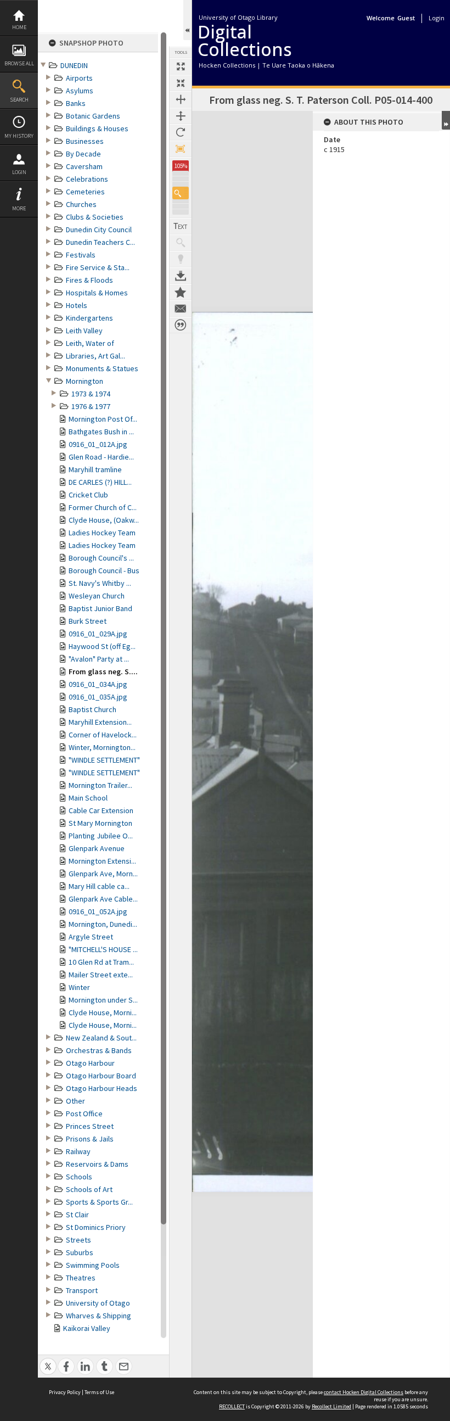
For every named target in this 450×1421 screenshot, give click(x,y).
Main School (88, 798)
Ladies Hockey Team (102, 533)
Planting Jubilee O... (101, 836)
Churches (81, 204)
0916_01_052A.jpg (98, 911)
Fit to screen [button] (181, 83)
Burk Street (87, 621)
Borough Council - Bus (104, 570)
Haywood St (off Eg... (102, 646)
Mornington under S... (103, 1000)
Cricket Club (88, 495)
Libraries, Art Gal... (95, 356)
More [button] (19, 208)
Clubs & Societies (94, 217)
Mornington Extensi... (102, 861)
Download (181, 275)
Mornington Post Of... (103, 419)
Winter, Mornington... (102, 747)
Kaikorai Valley (86, 1328)
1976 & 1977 (90, 406)
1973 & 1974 (90, 394)
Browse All (19, 63)
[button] (180, 193)
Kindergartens (89, 318)
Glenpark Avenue (97, 848)
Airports (79, 78)
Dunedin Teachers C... (100, 242)
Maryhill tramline (95, 469)
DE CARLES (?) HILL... (100, 482)
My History (18, 135)
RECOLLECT (232, 1406)
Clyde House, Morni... (103, 1012)
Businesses (85, 141)
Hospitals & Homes (97, 293)
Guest (406, 18)
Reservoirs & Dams (97, 1164)
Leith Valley (84, 330)
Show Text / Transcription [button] (181, 226)
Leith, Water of (90, 343)
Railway (78, 1151)
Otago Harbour (90, 1063)
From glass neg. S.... (103, 671)
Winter (79, 987)
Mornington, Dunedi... (103, 924)
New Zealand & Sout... (101, 1038)
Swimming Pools (93, 1265)
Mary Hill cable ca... (99, 886)
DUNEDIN (74, 65)
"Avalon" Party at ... (99, 659)
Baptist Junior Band (100, 608)
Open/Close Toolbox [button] (187, 20)
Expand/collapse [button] (446, 120)
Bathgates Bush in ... (101, 432)
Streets (78, 1240)
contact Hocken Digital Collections (363, 1392)
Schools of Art (89, 1189)
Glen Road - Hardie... (101, 457)
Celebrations (87, 179)
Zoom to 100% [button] (181, 149)
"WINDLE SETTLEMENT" (104, 760)
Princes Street (90, 1126)
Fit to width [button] (181, 99)
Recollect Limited (331, 1406)
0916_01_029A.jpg (98, 634)
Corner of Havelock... (103, 735)
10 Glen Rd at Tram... (101, 962)
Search (19, 99)
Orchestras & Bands (99, 1050)
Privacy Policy (65, 1392)
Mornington (84, 381)
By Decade (83, 154)
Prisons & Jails (90, 1139)
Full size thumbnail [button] (181, 66)
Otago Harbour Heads (101, 1088)
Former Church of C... (103, 507)
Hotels (76, 305)
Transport (82, 1290)
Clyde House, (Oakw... (104, 520)
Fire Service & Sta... (98, 267)
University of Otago (98, 1303)
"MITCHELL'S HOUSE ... (103, 949)
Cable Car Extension (101, 810)
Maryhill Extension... (100, 722)
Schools (79, 1177)
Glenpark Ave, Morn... (103, 874)
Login (19, 172)
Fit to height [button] (181, 116)
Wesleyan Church (97, 596)
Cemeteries (85, 192)
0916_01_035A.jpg (98, 697)
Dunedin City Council (99, 229)
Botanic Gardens (93, 116)
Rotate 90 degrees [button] (181, 132)
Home (19, 27)
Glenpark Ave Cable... (103, 899)
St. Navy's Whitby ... (100, 583)
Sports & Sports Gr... (99, 1202)
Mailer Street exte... (101, 975)
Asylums (79, 91)
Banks (76, 103)
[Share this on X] (48, 1360)
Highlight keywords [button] (181, 259)
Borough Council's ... (101, 558)
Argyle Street (91, 937)
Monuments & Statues (102, 368)
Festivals (80, 255)
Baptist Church (92, 709)
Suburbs (79, 1252)
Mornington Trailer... (100, 785)
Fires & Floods (89, 280)
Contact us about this (181, 308)
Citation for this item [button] (181, 325)
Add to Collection (181, 292)
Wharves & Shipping (98, 1316)
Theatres (80, 1278)
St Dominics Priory (96, 1227)
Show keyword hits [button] (181, 242)
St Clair (77, 1214)
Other (75, 1101)
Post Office (84, 1113)
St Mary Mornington (100, 823)
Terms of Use (99, 1392)
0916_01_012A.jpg (98, 444)
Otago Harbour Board (101, 1076)
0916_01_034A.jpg (98, 684)
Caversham (84, 166)
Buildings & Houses (97, 128)
